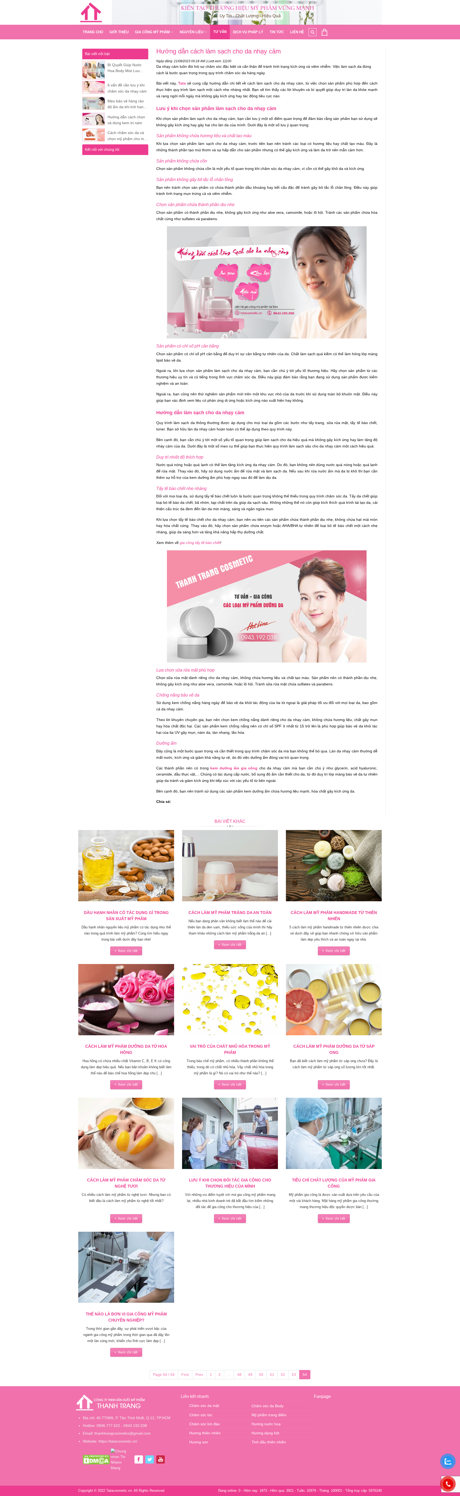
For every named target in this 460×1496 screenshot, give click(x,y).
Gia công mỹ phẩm (152, 32)
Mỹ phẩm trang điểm (269, 1415)
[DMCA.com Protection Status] (96, 1459)
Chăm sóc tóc (200, 1415)
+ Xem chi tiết (126, 951)
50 (261, 1374)
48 (239, 1374)
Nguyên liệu (191, 32)
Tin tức (277, 32)
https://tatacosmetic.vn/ (117, 1441)
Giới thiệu (119, 32)
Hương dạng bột (265, 1433)
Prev (199, 1374)
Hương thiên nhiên (205, 1433)
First (185, 1374)
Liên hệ (297, 32)
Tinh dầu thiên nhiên (269, 1442)
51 (272, 1374)
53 (294, 1374)
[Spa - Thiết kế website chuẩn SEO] (91, 12)
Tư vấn (220, 32)
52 (283, 1374)
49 (250, 1374)
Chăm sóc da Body (268, 1406)
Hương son (198, 1442)
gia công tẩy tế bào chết (200, 542)
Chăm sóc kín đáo (204, 1424)
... (229, 1374)
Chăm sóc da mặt (204, 1405)
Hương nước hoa (266, 1424)
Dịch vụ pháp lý (248, 32)
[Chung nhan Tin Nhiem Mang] (121, 1459)
